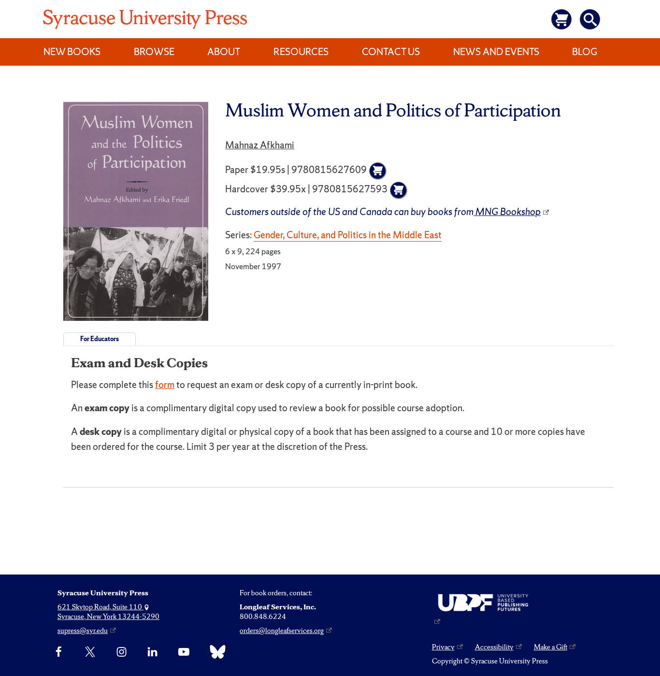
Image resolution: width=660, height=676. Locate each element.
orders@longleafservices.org (282, 630)
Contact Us (391, 51)
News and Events (496, 51)
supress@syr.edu (82, 630)
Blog (584, 51)
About (223, 51)
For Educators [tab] (99, 339)
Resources (301, 51)
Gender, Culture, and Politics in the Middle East (348, 235)
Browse (154, 51)
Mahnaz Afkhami (259, 145)
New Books (71, 51)
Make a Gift (550, 647)
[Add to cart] (378, 171)
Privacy (443, 647)
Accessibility (494, 647)
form (164, 384)
